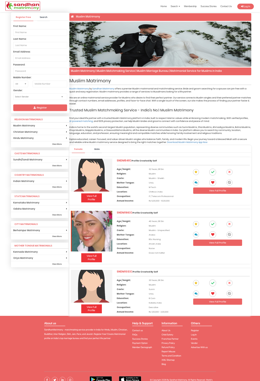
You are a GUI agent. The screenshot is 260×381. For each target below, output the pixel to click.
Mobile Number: (22, 77)
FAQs (134, 334)
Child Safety (167, 334)
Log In (246, 6)
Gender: (18, 90)
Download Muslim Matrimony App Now (187, 142)
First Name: (19, 26)
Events (194, 339)
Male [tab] (97, 149)
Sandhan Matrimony (103, 88)
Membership (190, 6)
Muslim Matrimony (79, 88)
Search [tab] (43, 17)
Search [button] (174, 6)
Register (41, 107)
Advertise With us (199, 347)
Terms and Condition (171, 355)
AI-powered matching (81, 121)
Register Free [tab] (23, 17)
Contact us (137, 330)
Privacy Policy (168, 343)
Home (164, 6)
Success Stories (209, 6)
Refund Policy (168, 347)
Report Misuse (168, 351)
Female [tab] (78, 149)
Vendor (194, 343)
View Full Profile (91, 197)
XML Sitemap (168, 360)
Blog (164, 364)
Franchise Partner (170, 339)
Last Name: (19, 38)
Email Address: (21, 51)
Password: (19, 64)
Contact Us (226, 6)
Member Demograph (142, 347)
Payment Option (140, 343)
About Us (166, 330)
